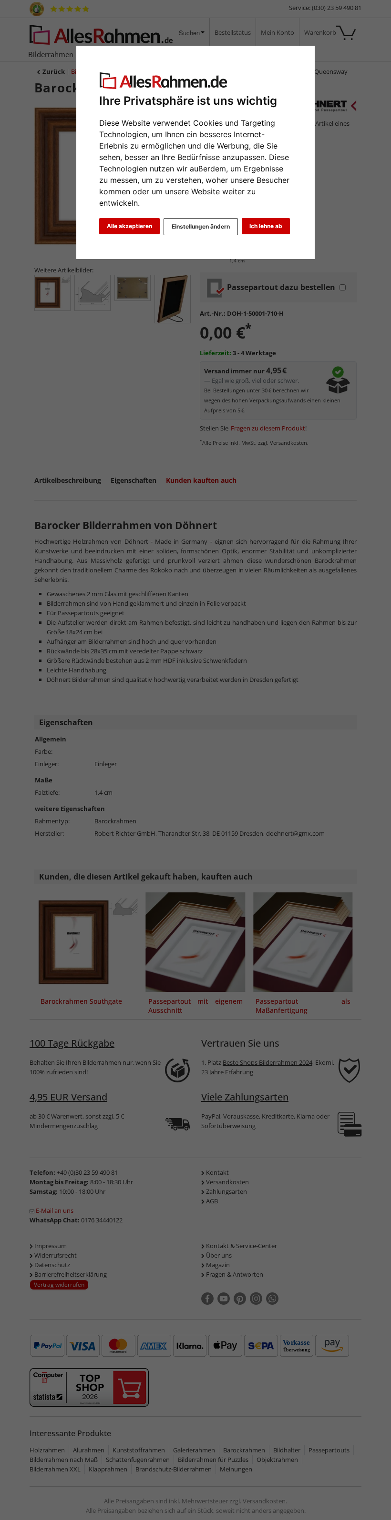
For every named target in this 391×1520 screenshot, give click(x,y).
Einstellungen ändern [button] (201, 226)
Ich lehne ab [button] (265, 226)
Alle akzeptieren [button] (129, 226)
